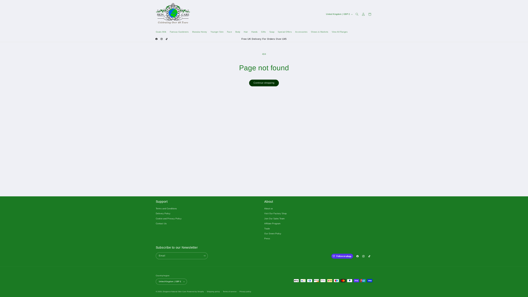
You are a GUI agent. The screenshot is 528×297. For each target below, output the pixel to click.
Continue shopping (264, 83)
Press (267, 238)
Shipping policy (213, 291)
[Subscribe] (204, 255)
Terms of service (230, 291)
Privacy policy (245, 291)
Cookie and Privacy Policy (169, 219)
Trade (267, 229)
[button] (357, 14)
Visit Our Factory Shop (275, 213)
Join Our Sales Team (274, 219)
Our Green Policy (272, 234)
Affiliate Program (272, 223)
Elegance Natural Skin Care (174, 291)
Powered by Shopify (195, 291)
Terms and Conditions (166, 208)
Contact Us (161, 223)
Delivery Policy (163, 213)
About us (268, 208)
